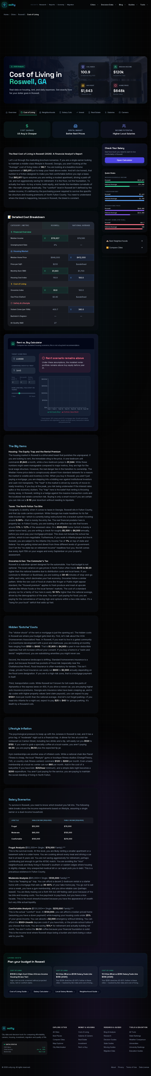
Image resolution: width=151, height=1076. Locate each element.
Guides (131, 5)
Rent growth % (23, 378)
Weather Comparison (137, 1040)
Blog (121, 5)
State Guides (109, 1043)
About (113, 1067)
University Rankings (137, 1047)
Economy (61, 5)
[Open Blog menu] (125, 4)
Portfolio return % (30, 378)
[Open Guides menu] (137, 4)
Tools (142, 5)
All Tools (132, 1032)
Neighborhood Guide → (89, 991)
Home (6, 14)
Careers (125, 112)
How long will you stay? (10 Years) (23, 389)
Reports (52, 5)
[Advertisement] (75, 36)
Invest (81, 112)
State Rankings (135, 1036)
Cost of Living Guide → (19, 991)
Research (42, 5)
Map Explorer (58, 1043)
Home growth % (14, 378)
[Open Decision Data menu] (115, 4)
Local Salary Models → (65, 991)
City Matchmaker (59, 1047)
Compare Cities (59, 1040)
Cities (92, 5)
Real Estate (96, 112)
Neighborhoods (48, 112)
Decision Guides (110, 1040)
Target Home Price (19, 354)
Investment (82, 1043)
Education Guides (136, 1051)
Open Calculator (124, 160)
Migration (70, 5)
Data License (144, 1067)
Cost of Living (29, 112)
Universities (133, 1043)
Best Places (57, 1036)
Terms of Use (131, 1067)
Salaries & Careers (85, 1036)
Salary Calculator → (42, 991)
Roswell (21, 14)
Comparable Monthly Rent (23, 366)
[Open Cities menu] (97, 4)
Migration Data (109, 1051)
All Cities (56, 1032)
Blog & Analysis (110, 1032)
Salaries (111, 112)
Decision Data (107, 5)
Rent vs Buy (83, 1047)
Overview (12, 112)
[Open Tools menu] (147, 4)
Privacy (121, 1067)
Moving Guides (109, 1047)
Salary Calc (67, 112)
